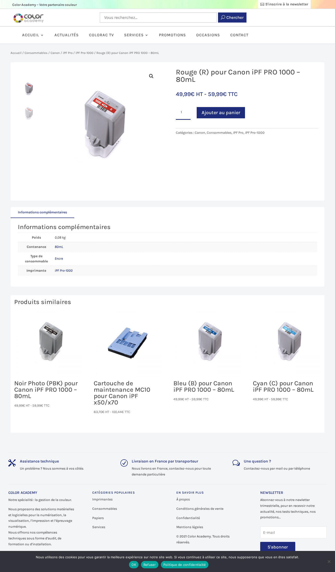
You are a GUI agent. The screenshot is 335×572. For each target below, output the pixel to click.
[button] (151, 76)
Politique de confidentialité (184, 565)
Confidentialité (188, 518)
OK (133, 565)
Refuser (149, 565)
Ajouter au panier (221, 112)
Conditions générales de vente (199, 509)
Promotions (172, 35)
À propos (183, 499)
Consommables (36, 53)
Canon (55, 53)
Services (134, 35)
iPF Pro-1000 (84, 53)
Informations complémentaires (42, 212)
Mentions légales (189, 527)
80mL (59, 247)
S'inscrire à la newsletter (286, 4)
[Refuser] (328, 561)
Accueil (30, 35)
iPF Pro (68, 53)
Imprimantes (102, 499)
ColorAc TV (101, 35)
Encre (59, 258)
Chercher (235, 17)
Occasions (208, 35)
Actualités (66, 35)
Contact (239, 35)
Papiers (98, 518)
